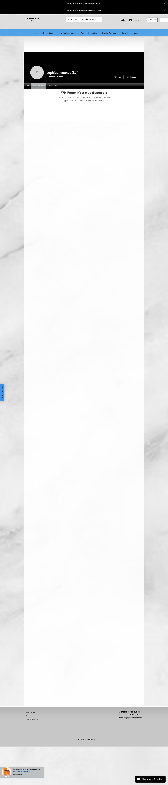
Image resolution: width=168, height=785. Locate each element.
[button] (122, 20)
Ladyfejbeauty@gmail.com (133, 717)
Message (117, 77)
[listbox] (152, 20)
